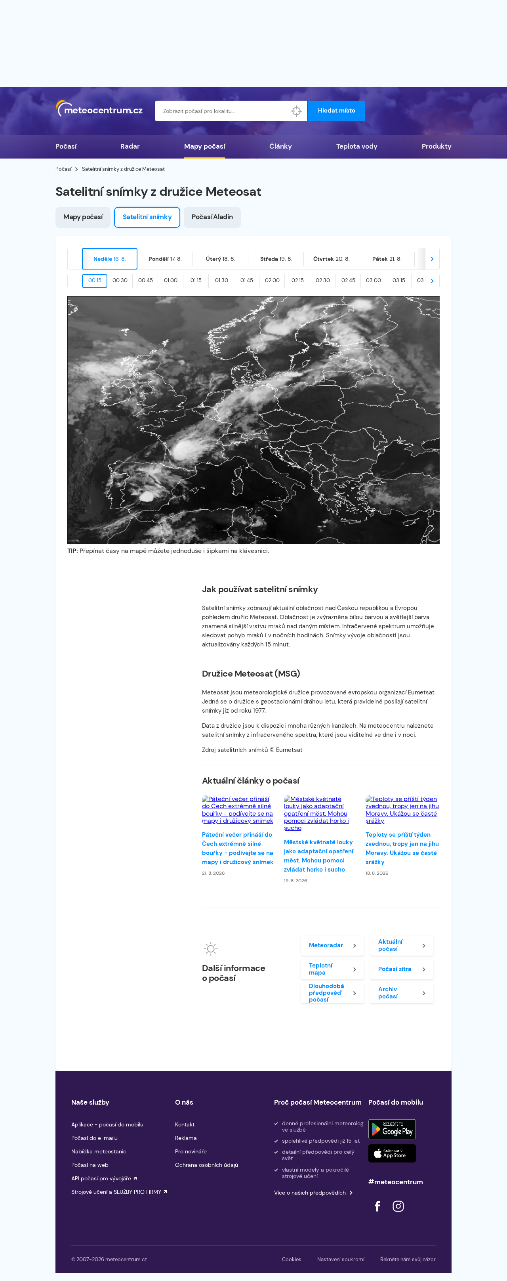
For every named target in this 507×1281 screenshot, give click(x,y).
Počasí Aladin (212, 216)
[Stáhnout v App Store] (392, 1153)
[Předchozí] (75, 259)
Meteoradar (326, 945)
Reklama (186, 1137)
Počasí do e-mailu (94, 1137)
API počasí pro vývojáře (101, 1178)
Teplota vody (356, 146)
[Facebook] (378, 1214)
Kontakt (184, 1124)
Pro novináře (191, 1151)
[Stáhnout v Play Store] (392, 1129)
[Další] (432, 259)
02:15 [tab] (298, 280)
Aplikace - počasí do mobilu (107, 1124)
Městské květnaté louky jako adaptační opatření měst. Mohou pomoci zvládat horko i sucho (318, 856)
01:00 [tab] (170, 280)
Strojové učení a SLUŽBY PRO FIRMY (116, 1191)
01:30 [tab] (221, 280)
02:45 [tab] (348, 280)
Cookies (291, 1259)
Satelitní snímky (147, 216)
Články (280, 146)
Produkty (437, 146)
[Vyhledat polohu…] (296, 111)
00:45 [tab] (145, 280)
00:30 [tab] (120, 280)
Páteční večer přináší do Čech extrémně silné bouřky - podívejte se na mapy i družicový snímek (238, 848)
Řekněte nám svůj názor (408, 1259)
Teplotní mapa (320, 969)
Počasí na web (90, 1164)
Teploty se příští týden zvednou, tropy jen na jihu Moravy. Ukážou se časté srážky (402, 848)
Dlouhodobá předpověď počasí (326, 993)
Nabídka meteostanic (98, 1151)
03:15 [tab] (399, 280)
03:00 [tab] (373, 280)
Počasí (65, 146)
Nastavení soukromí (340, 1259)
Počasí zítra (395, 969)
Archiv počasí (388, 992)
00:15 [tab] (94, 280)
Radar (130, 146)
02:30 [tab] (323, 280)
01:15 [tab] (196, 280)
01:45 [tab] (246, 280)
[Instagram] (398, 1214)
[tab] (110, 259)
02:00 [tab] (272, 280)
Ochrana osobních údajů (206, 1164)
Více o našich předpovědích (310, 1192)
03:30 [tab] (424, 280)
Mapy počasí (204, 146)
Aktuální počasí (390, 945)
